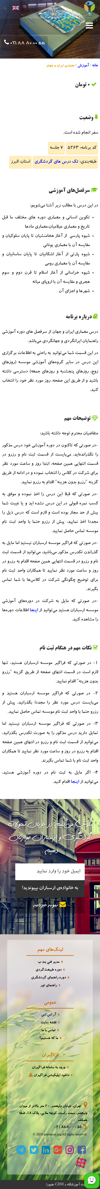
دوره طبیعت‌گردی (48, 970)
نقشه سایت (48, 1023)
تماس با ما (48, 1031)
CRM (59, 1184)
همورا (50, 1185)
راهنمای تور (48, 986)
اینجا (34, 610)
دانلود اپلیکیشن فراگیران (51, 1076)
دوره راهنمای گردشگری (48, 978)
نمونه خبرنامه (46, 905)
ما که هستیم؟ (48, 1038)
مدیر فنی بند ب (48, 962)
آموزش (83, 66)
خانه (95, 66)
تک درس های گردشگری (56, 162)
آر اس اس (48, 1015)
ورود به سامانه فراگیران (48, 1068)
